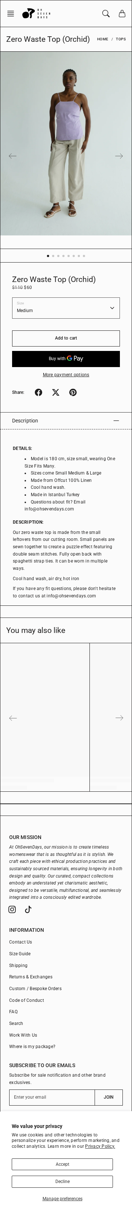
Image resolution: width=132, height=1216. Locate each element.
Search (16, 1023)
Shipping (18, 965)
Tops (121, 39)
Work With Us (23, 1035)
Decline (62, 1181)
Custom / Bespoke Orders (35, 988)
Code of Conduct (26, 1000)
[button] (12, 13)
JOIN (109, 1097)
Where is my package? (32, 1046)
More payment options (66, 374)
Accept (62, 1164)
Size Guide (20, 953)
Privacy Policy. (100, 1146)
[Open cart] (122, 14)
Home (103, 39)
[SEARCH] (106, 14)
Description (25, 421)
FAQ (13, 1011)
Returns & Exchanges (30, 976)
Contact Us (20, 942)
